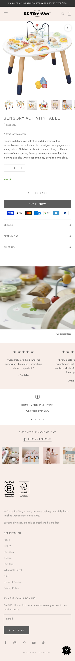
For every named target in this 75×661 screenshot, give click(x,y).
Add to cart (37, 193)
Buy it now (37, 204)
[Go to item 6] (67, 105)
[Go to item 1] (9, 105)
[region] (37, 404)
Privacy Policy (11, 588)
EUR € (7, 540)
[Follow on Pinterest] (24, 643)
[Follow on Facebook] (5, 643)
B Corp (7, 558)
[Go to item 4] (44, 105)
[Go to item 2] (20, 105)
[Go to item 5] (55, 105)
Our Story (9, 552)
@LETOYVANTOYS (37, 439)
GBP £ (7, 546)
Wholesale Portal (13, 570)
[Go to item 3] (32, 105)
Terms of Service (13, 582)
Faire (6, 576)
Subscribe (16, 630)
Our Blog (8, 564)
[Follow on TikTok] (43, 643)
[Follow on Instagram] (15, 643)
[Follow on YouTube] (34, 643)
